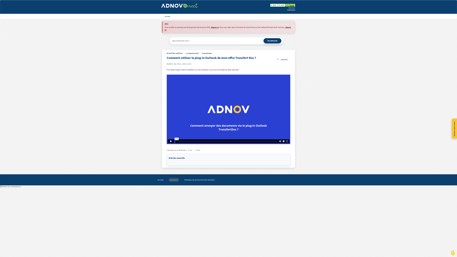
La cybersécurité (192, 53)
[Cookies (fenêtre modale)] (453, 253)
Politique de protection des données (199, 180)
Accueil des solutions (175, 53)
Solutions (174, 180)
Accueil (167, 16)
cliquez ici (215, 27)
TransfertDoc (207, 53)
